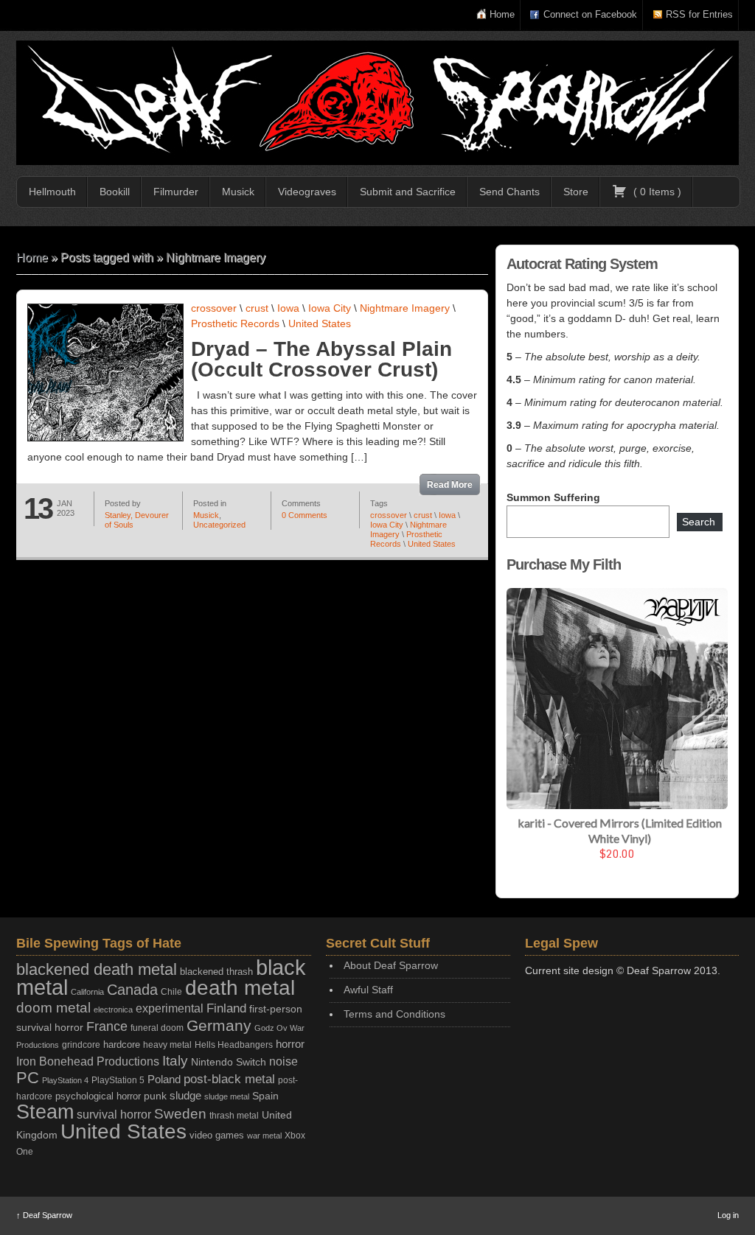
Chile (171, 992)
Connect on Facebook (590, 14)
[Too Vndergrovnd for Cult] (377, 103)
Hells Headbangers (234, 1045)
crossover (214, 308)
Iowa (288, 308)
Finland (226, 1008)
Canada (132, 990)
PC (27, 1077)
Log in (728, 1215)
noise (283, 1061)
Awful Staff (368, 990)
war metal (264, 1135)
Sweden (180, 1114)
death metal (240, 987)
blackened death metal (96, 969)
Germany (219, 1025)
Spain (265, 1096)
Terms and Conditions (394, 1014)
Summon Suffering (553, 497)
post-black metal (229, 1079)
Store (575, 191)
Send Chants (509, 191)
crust (257, 308)
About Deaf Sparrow (391, 965)
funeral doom (157, 1028)
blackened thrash (216, 971)
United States (319, 323)
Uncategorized (219, 524)
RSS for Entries (699, 14)
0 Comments (304, 515)
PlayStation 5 (118, 1080)
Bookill (115, 191)
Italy (175, 1060)
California (87, 991)
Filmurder (175, 191)
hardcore (121, 1044)
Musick (238, 191)
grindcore (81, 1045)
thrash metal (234, 1115)
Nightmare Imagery (405, 308)
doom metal (53, 1007)
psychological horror (98, 1096)
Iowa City (329, 308)
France (107, 1026)
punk (155, 1096)
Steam (45, 1112)
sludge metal (226, 1096)
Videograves (307, 191)
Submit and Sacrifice (408, 191)
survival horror (114, 1114)
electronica (113, 1009)
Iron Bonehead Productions (87, 1061)
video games (216, 1135)
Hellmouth (52, 191)
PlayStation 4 (65, 1080)
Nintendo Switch (228, 1062)
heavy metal (167, 1045)
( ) (655, 191)
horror (290, 1044)
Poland (164, 1079)
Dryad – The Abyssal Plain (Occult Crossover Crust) (321, 359)
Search (698, 522)
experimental (169, 1008)
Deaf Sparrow (44, 1215)
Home (502, 14)
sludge (185, 1096)
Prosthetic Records (235, 323)
